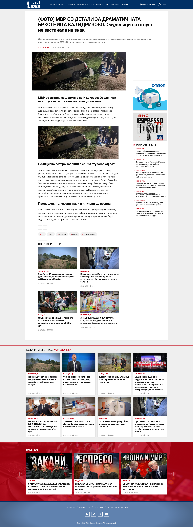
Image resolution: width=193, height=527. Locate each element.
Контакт (99, 507)
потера (75, 234)
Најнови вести (146, 144)
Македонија (56, 4)
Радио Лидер (33, 4)
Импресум (70, 507)
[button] (21, 474)
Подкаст (125, 4)
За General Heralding (117, 507)
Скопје (90, 4)
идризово (62, 234)
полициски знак (89, 234)
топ (42, 234)
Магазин (115, 4)
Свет (107, 4)
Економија (69, 4)
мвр (51, 234)
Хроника (81, 4)
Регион (99, 4)
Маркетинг (84, 507)
